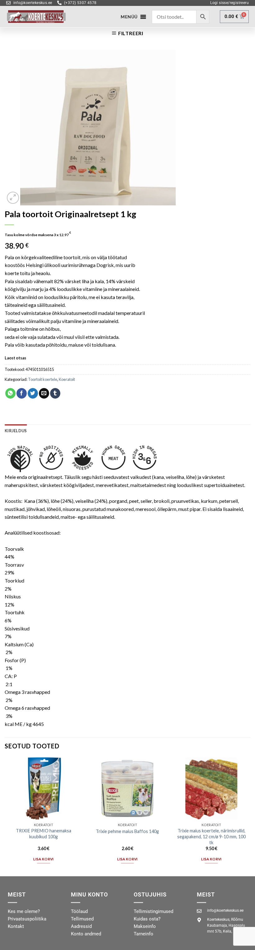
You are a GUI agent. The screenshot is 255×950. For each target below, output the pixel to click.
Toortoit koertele (42, 379)
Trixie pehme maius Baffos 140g (127, 831)
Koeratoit (67, 379)
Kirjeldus (16, 430)
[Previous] (5, 816)
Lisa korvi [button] (43, 859)
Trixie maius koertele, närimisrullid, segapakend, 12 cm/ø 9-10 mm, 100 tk (211, 836)
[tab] (16, 430)
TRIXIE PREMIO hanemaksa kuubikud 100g (43, 833)
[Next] (250, 816)
